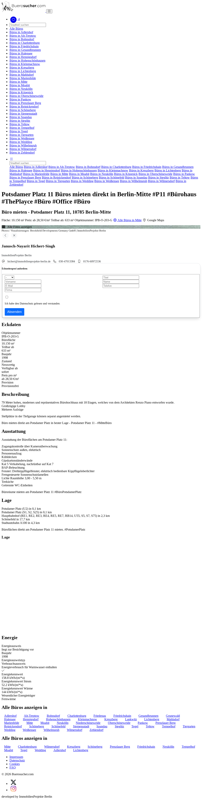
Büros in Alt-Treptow (22, 35)
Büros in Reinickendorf (24, 106)
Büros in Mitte (18, 81)
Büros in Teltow (19, 124)
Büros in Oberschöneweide (26, 96)
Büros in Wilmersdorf (22, 149)
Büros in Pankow (20, 99)
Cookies (14, 764)
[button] (11, 159)
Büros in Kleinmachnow (24, 64)
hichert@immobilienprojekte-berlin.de (28, 261)
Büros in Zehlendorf (22, 152)
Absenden (14, 311)
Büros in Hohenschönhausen (27, 60)
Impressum (16, 757)
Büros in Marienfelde (22, 78)
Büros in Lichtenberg (22, 71)
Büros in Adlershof (21, 32)
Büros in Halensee (20, 53)
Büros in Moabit (19, 85)
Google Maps (155, 220)
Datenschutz (17, 760)
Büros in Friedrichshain (24, 46)
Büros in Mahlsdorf (21, 74)
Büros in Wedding (20, 142)
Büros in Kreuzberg (21, 67)
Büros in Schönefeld (111, 177)
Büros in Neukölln (21, 88)
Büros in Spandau (20, 117)
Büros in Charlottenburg (24, 42)
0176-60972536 (92, 261)
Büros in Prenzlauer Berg (25, 103)
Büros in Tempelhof (21, 127)
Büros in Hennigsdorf (22, 57)
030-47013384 (67, 261)
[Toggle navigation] (49, 11)
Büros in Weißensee (21, 138)
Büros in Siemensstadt (23, 113)
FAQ (12, 767)
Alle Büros (16, 28)
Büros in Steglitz (19, 120)
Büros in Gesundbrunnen (25, 50)
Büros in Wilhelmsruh (23, 145)
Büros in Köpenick (21, 92)
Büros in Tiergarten (21, 134)
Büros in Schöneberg (22, 110)
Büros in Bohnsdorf (21, 39)
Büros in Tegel (18, 131)
